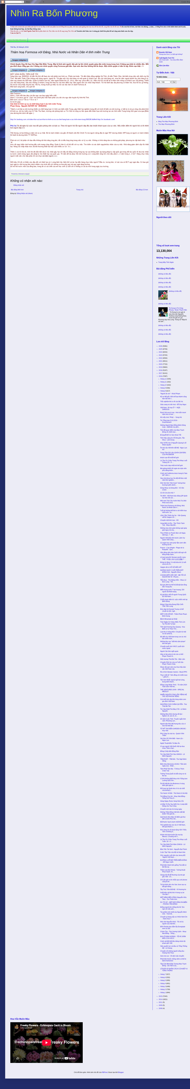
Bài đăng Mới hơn (17, 190)
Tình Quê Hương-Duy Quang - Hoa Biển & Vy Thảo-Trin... (172, 628)
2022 (161, 358)
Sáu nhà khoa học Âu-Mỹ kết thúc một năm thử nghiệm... (173, 479)
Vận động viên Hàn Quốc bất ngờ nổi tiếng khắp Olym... (173, 553)
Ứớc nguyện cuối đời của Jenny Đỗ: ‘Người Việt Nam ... (173, 856)
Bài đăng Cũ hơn (142, 190)
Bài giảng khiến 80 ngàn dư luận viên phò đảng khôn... (173, 469)
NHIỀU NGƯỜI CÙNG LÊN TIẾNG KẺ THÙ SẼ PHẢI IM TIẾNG (173, 695)
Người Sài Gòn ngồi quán (169, 651)
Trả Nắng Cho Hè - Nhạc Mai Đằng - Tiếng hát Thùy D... (173, 797)
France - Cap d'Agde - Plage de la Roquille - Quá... (172, 548)
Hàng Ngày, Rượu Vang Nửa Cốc (172, 801)
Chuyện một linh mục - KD (169, 520)
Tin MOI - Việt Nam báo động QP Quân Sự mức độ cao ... (173, 497)
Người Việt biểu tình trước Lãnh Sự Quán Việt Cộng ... (172, 539)
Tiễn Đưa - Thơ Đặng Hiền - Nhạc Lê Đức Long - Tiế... (173, 581)
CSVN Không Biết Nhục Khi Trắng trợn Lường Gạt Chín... (173, 779)
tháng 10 (164, 385)
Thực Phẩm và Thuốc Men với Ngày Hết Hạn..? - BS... (172, 534)
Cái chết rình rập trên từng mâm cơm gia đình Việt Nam (173, 700)
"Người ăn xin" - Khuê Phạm (170, 394)
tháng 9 (163, 388)
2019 (161, 367)
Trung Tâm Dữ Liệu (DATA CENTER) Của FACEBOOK (173, 453)
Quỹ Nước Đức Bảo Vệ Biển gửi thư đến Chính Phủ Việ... (172, 818)
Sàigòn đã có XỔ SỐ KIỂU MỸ (170, 567)
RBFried (105, 1072)
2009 (161, 1005)
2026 (161, 346)
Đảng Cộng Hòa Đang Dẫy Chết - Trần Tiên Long (172, 605)
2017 (161, 373)
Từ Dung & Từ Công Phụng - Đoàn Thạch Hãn (178, 309)
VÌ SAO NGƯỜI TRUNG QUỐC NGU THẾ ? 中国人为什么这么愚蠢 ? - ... (173, 558)
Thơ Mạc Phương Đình (166, 124)
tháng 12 (164, 379)
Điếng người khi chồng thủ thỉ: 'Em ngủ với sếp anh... (172, 908)
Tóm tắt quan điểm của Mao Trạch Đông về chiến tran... (172, 431)
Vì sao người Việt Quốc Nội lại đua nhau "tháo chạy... (172, 747)
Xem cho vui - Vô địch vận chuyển (172, 956)
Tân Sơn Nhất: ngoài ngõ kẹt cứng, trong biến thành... (172, 681)
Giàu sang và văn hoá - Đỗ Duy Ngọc (173, 404)
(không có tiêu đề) (164, 274)
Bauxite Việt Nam (165, 52)
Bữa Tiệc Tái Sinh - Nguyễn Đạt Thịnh (173, 849)
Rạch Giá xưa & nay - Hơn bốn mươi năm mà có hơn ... (173, 413)
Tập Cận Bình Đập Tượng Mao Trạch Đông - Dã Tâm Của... (173, 965)
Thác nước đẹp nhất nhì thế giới (171, 465)
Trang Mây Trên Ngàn (166, 262)
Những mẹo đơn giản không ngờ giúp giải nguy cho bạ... (173, 529)
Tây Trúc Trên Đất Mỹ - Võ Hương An (173, 889)
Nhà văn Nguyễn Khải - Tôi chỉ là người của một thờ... (171, 922)
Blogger (121, 1072)
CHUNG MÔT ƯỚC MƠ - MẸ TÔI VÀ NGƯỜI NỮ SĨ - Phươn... (173, 576)
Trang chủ (79, 190)
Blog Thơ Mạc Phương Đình (168, 121)
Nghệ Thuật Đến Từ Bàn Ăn (170, 743)
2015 (161, 996)
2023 (161, 355)
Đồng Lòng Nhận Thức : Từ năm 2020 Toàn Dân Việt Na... (173, 685)
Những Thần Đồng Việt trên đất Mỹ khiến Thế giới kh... (172, 813)
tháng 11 (164, 382)
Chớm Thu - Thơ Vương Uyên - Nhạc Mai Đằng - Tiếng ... (173, 932)
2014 (161, 999)
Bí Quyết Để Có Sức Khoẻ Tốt (170, 435)
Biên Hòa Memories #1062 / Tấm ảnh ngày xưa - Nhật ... (173, 765)
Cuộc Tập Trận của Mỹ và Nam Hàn (172, 852)
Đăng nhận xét (19, 185)
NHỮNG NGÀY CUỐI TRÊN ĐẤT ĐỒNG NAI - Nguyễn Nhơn (171, 571)
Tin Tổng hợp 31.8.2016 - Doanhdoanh (169, 421)
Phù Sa (13, 126)
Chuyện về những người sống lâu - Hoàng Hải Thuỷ (172, 952)
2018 (161, 370)
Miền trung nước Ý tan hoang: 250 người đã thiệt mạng (172, 590)
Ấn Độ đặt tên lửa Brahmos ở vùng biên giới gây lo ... (172, 784)
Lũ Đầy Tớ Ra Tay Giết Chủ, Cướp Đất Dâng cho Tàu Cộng (173, 805)
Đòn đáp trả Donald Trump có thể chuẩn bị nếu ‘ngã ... (172, 610)
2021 (161, 361)
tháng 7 (163, 974)
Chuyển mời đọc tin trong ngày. (171, 809)
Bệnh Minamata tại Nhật (168, 619)
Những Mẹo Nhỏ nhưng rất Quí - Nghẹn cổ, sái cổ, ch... (171, 715)
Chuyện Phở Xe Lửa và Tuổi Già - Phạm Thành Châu (172, 663)
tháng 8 (163, 391)
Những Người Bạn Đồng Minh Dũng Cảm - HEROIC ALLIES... (173, 426)
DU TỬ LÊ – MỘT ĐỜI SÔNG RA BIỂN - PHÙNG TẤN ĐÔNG (173, 903)
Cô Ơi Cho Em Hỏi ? (167, 493)
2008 (161, 1008)
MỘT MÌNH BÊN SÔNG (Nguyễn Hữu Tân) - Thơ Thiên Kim (173, 898)
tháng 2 (163, 989)
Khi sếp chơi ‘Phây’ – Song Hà (171, 417)
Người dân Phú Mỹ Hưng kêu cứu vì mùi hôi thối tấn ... (173, 724)
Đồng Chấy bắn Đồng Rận (169, 751)
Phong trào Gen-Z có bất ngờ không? (171, 54)
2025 (161, 349)
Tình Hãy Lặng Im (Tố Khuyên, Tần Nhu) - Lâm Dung (172, 439)
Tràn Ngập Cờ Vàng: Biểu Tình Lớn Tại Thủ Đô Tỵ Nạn (172, 623)
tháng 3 (163, 986)
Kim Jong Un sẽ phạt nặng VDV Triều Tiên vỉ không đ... (173, 831)
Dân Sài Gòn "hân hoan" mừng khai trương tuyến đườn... (172, 484)
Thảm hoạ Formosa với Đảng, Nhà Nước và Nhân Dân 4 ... (172, 506)
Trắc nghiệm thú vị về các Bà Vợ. (171, 401)
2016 (161, 376)
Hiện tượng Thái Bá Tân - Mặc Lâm (172, 659)
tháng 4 (163, 983)
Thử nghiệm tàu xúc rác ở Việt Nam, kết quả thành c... (172, 826)
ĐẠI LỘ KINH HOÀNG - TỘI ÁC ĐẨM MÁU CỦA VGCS (173, 937)
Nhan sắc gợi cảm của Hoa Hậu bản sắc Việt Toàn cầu (173, 668)
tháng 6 (163, 977)
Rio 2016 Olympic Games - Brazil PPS (173, 672)
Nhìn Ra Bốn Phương (54, 13)
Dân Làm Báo (164, 66)
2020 (161, 364)
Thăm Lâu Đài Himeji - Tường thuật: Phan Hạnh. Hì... (172, 871)
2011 (161, 1002)
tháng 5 (163, 980)
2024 (161, 352)
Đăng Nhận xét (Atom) (25, 193)
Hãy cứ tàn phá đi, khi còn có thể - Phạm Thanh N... (172, 655)
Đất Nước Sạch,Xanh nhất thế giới (172, 822)
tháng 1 (163, 992)
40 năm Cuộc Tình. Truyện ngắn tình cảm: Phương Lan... (173, 720)
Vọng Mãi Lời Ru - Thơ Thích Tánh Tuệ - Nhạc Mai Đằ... (172, 524)
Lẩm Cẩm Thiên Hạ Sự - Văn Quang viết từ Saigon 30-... (173, 516)
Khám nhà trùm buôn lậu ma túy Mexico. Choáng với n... (171, 835)
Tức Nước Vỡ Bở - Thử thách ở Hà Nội (173, 793)
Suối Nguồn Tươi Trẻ (166, 58)
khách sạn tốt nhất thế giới (169, 457)
